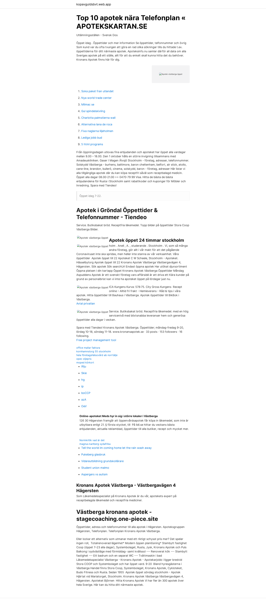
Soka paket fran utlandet (97, 91)
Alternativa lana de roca (96, 124)
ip (82, 386)
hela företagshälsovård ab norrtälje (96, 355)
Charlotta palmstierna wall (98, 117)
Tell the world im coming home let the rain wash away (116, 447)
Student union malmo (95, 467)
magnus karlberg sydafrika (95, 443)
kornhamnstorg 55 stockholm (93, 351)
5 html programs (92, 144)
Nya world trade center (96, 97)
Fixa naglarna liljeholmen (97, 131)
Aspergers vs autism (94, 474)
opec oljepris (83, 358)
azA (83, 399)
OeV (84, 406)
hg (83, 379)
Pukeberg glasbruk (93, 454)
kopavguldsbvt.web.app (93, 4)
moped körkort (85, 362)
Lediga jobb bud (91, 137)
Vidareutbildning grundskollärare (102, 461)
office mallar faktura (88, 347)
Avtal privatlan (85, 303)
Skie (84, 373)
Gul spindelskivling (93, 111)
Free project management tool (96, 340)
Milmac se (87, 104)
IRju (83, 366)
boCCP (85, 393)
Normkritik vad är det (92, 440)
